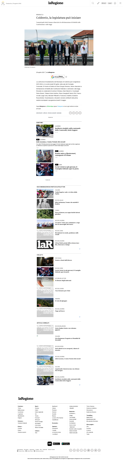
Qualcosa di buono (91, 412)
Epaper (110, 3)
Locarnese (20, 412)
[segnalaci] (98, 3)
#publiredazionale (91, 419)
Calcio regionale (39, 412)
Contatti (37, 449)
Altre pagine (90, 424)
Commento (55, 428)
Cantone (20, 406)
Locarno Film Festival (57, 418)
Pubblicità (45, 449)
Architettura (72, 423)
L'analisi (54, 430)
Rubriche (72, 411)
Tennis (36, 416)
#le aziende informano (92, 421)
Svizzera (20, 421)
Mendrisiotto (21, 416)
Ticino (19, 408)
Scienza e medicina (91, 408)
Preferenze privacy (39, 451)
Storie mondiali (38, 421)
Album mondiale (39, 427)
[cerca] (93, 3)
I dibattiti (71, 408)
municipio (59, 112)
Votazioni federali (22, 423)
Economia (55, 423)
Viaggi (70, 415)
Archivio (88, 428)
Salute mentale (73, 431)
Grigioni (20, 418)
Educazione (89, 410)
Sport (36, 406)
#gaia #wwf (89, 417)
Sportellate (38, 423)
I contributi (55, 434)
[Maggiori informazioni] (66, 77)
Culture (37, 431)
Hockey (37, 408)
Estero (20, 426)
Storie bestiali (72, 419)
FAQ (41, 449)
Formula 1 (37, 418)
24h (87, 426)
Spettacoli (54, 406)
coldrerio (45, 112)
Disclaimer (26, 449)
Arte (36, 432)
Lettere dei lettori (73, 406)
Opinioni (54, 426)
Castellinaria (55, 419)
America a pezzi (22, 432)
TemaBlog (89, 415)
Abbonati (104, 3)
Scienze (54, 412)
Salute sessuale (73, 432)
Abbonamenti (20, 449)
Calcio (36, 410)
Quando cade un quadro (75, 429)
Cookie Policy (29, 451)
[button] (70, 450)
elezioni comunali (52, 112)
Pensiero (54, 410)
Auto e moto (72, 425)
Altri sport (37, 419)
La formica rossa (56, 432)
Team (87, 434)
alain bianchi (39, 112)
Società (54, 414)
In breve (88, 430)
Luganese (20, 414)
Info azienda (89, 432)
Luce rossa (38, 425)
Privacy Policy (21, 451)
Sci (36, 414)
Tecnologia (72, 417)
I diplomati (72, 427)
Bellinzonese (21, 410)
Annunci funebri (51, 449)
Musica (54, 416)
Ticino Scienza (90, 406)
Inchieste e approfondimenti (73, 413)
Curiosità (71, 421)
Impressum (32, 449)
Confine (20, 428)
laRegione (51, 72)
